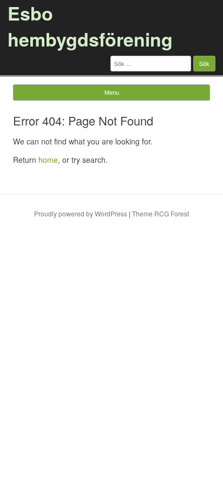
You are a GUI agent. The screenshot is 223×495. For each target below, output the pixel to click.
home (48, 159)
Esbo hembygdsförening (90, 26)
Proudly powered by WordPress (80, 213)
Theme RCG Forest (160, 213)
